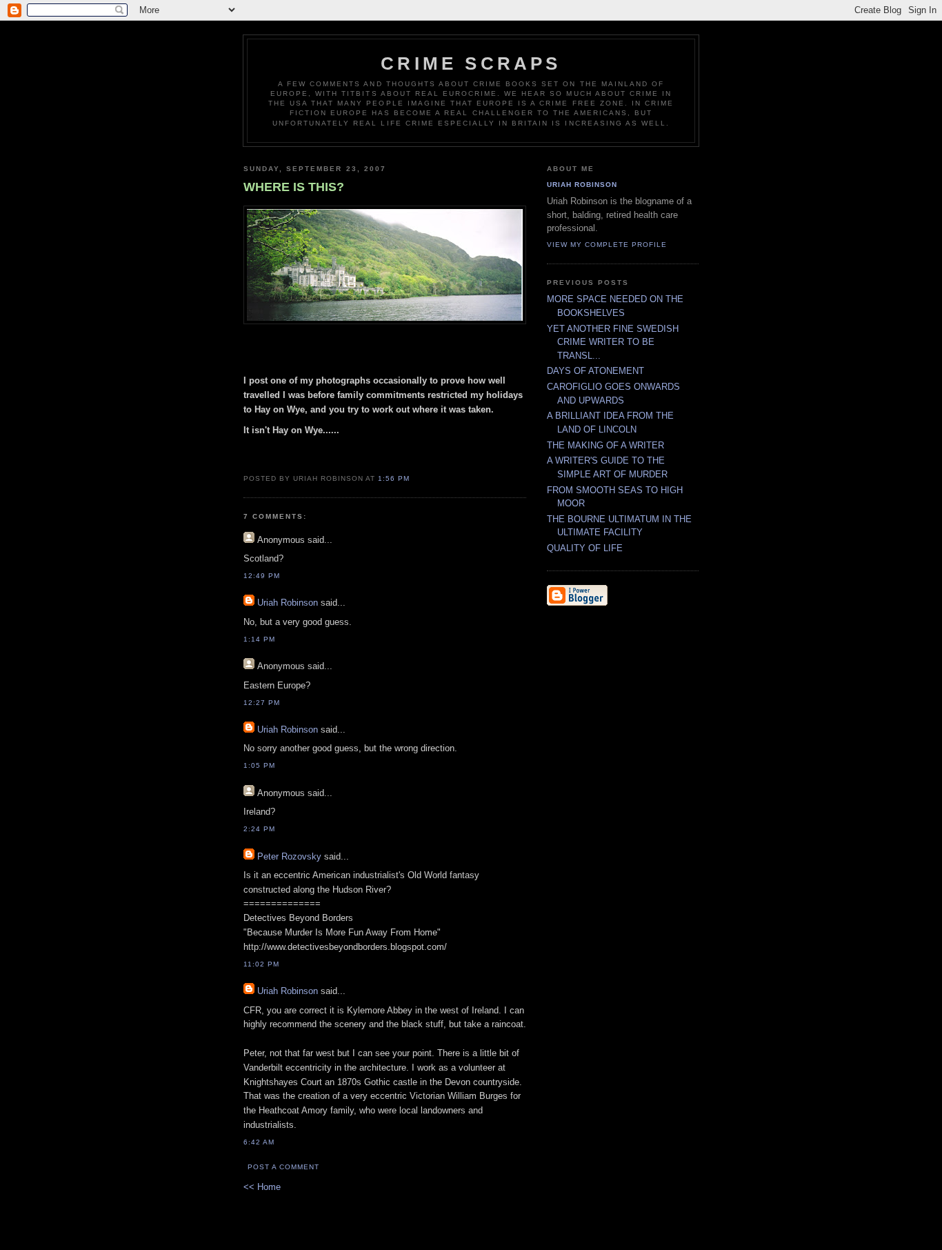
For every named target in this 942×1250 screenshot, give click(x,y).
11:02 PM (261, 964)
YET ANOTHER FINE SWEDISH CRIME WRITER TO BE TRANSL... (613, 342)
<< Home (262, 1187)
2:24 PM (259, 829)
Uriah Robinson (287, 602)
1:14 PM (259, 639)
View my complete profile (607, 244)
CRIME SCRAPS (471, 63)
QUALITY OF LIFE (585, 548)
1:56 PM (394, 478)
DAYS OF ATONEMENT (595, 371)
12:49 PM (261, 575)
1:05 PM (259, 765)
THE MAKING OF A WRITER (605, 445)
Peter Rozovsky (289, 856)
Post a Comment (283, 1167)
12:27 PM (261, 702)
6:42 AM (258, 1142)
